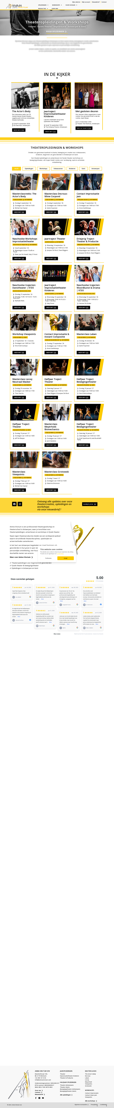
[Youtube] (43, 1098)
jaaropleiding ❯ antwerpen (54, 242)
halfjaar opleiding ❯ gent (86, 385)
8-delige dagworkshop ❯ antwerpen (57, 340)
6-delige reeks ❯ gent (20, 337)
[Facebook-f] (36, 1098)
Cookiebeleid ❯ (103, 1105)
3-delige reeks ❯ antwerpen (54, 199)
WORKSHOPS (56, 5)
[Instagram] (20, 504)
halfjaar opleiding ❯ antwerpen (55, 385)
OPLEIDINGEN (42, 5)
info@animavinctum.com (43, 1080)
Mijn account (86, 2)
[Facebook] (14, 504)
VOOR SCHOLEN (70, 5)
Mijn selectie (76, 2)
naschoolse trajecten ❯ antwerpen (25, 244)
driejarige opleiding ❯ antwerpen (88, 244)
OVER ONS (55, 8)
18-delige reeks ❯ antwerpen (22, 199)
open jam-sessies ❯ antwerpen (87, 199)
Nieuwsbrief (96, 2)
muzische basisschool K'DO (21, 291)
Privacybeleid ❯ (94, 1105)
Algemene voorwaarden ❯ (81, 1104)
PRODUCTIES (42, 8)
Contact (104, 2)
